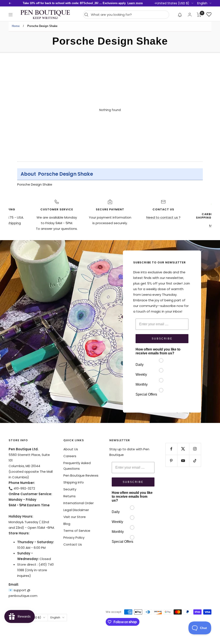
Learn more (135, 3)
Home (16, 26)
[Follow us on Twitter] (183, 449)
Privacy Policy (73, 537)
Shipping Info (73, 482)
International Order (78, 503)
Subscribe (162, 338)
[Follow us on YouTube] (183, 461)
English (202, 3)
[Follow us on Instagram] (195, 449)
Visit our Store (74, 517)
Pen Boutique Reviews (80, 475)
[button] (180, 14)
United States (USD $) (173, 3)
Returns (69, 496)
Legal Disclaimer (76, 510)
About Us (70, 449)
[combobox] (129, 14)
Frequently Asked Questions (77, 466)
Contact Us (72, 544)
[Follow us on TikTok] (195, 461)
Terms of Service (76, 530)
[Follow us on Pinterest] (171, 461)
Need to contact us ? (163, 217)
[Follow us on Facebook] (171, 449)
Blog (66, 523)
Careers (69, 456)
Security (69, 489)
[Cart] (199, 15)
